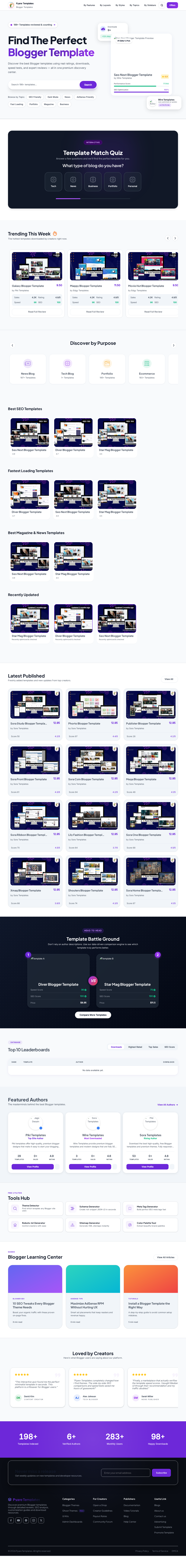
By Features (89, 5)
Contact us (160, 1516)
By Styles (120, 5)
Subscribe (161, 1472)
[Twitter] (41, 1520)
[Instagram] (33, 1520)
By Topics (134, 5)
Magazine (49, 104)
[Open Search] (162, 5)
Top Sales (153, 1047)
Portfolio (33, 104)
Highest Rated (135, 1047)
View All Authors (168, 1104)
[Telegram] (26, 1520)
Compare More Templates (93, 1015)
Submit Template (163, 1527)
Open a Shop (100, 1505)
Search (88, 84)
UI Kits (65, 1516)
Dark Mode (53, 97)
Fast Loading (16, 104)
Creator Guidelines (102, 1510)
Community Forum (103, 1521)
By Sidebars (150, 5)
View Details (141, 68)
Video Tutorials (131, 1510)
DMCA (175, 1551)
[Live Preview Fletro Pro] (33, 266)
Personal (132, 186)
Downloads (116, 1047)
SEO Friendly (35, 97)
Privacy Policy (142, 1551)
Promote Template (164, 1532)
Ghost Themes (73, 1510)
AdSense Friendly (85, 97)
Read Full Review (37, 312)
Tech (53, 186)
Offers (172, 5)
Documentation (132, 1505)
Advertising (160, 1521)
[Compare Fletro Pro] (41, 266)
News (67, 97)
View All (169, 679)
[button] (53, 84)
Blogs (157, 1505)
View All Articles (165, 1257)
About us (159, 1510)
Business (64, 104)
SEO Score (169, 1047)
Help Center (130, 1521)
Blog (126, 1516)
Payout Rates (100, 1516)
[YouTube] (18, 1520)
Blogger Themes (70, 1505)
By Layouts (105, 5)
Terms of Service (160, 1551)
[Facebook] (11, 1520)
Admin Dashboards (72, 1521)
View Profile (33, 1166)
